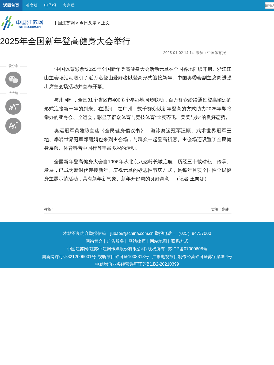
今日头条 (88, 23)
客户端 (69, 5)
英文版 (32, 5)
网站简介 (94, 241)
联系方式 (179, 241)
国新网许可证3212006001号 (69, 256)
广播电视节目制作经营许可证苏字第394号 (192, 256)
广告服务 (115, 241)
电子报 (50, 5)
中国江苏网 (64, 23)
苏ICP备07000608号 (187, 249)
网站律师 (137, 241)
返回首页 (11, 5)
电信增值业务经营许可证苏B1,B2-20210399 (137, 264)
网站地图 (158, 241)
